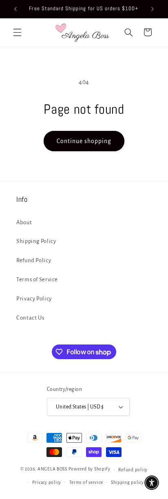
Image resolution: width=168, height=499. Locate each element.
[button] (17, 32)
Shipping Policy (36, 241)
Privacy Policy (34, 299)
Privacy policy (46, 482)
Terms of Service (37, 279)
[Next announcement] (152, 9)
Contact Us (30, 318)
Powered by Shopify (90, 469)
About (24, 222)
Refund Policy (33, 260)
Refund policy (133, 470)
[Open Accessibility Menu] (151, 482)
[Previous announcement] (15, 9)
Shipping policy (127, 482)
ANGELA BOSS (52, 469)
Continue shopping (84, 141)
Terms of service (86, 482)
